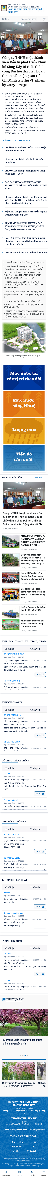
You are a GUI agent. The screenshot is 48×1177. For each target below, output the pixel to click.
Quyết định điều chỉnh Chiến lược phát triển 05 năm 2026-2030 (14, 844)
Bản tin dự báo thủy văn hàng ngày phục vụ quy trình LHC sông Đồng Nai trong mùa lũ (24, 294)
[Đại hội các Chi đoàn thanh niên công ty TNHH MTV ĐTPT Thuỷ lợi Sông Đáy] (11, 600)
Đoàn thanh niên (12, 477)
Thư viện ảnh (15, 999)
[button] (3, 1023)
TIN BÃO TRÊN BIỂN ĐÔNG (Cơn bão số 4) (25, 262)
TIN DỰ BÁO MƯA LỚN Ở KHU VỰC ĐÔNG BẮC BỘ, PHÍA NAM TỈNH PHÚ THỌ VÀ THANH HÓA (23, 285)
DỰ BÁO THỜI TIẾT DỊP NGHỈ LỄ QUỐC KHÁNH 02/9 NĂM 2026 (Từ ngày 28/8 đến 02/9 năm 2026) (23, 304)
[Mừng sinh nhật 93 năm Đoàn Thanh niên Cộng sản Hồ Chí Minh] (11, 629)
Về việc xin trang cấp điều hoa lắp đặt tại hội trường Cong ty (14, 922)
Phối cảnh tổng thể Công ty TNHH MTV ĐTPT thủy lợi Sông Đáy (24, 357)
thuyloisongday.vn (16, 4)
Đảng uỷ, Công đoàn (16, 140)
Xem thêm (39, 478)
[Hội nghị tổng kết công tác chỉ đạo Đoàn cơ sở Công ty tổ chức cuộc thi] (11, 582)
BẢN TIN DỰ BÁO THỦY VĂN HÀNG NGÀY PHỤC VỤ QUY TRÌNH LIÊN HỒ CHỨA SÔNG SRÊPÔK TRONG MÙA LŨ (24, 314)
